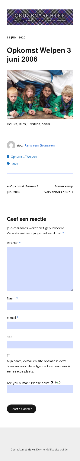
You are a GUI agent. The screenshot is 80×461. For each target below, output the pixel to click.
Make (31, 449)
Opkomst (17, 156)
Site (9, 336)
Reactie (13, 243)
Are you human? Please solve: (29, 383)
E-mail (12, 317)
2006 (15, 164)
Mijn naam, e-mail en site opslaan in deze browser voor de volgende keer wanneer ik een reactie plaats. (38, 366)
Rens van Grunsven (40, 145)
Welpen (31, 156)
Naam (12, 298)
